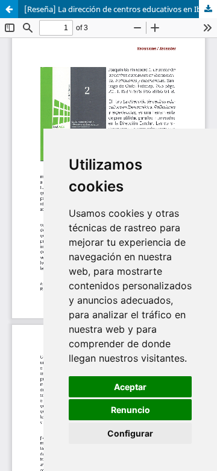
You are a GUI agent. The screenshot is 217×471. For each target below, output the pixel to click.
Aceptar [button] (130, 387)
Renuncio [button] (130, 410)
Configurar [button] (130, 433)
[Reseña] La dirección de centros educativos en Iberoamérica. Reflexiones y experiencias (120, 9)
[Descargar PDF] (208, 9)
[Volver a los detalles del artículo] (9, 9)
